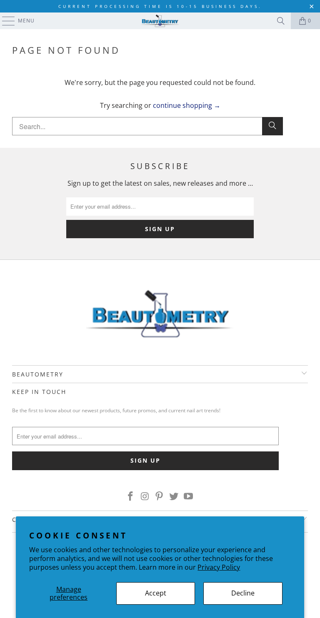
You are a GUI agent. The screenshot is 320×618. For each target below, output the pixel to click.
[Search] (281, 20)
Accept (155, 593)
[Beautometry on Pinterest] (159, 496)
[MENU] (4, 20)
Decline (243, 593)
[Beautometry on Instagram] (145, 496)
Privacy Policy (219, 567)
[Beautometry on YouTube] (188, 496)
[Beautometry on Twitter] (174, 496)
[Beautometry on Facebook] (131, 496)
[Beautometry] (160, 20)
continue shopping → (186, 105)
